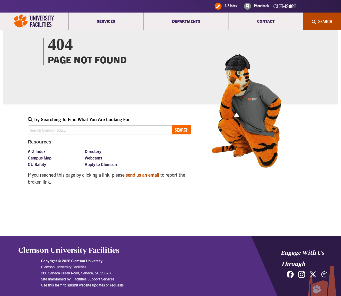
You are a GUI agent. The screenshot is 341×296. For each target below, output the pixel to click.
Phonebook (261, 5)
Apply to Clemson (101, 164)
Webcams (93, 157)
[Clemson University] (34, 21)
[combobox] (109, 125)
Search (182, 130)
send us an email (142, 175)
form (58, 285)
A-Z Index (230, 5)
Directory (93, 151)
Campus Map (39, 157)
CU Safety (37, 164)
